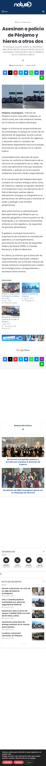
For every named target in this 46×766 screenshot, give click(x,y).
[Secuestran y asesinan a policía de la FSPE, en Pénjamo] (11, 311)
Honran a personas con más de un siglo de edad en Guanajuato (16, 591)
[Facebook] (5, 72)
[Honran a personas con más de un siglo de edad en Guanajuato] (38, 591)
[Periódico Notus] (23, 5)
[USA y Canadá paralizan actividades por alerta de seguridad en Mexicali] (38, 602)
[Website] (23, 429)
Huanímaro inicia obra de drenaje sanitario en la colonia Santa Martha (15, 624)
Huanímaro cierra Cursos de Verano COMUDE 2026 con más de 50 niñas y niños (16, 613)
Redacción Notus (17, 65)
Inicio (19, 22)
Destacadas (26, 22)
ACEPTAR (7, 762)
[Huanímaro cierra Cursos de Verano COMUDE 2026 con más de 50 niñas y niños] (38, 614)
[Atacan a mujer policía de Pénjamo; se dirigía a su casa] (11, 288)
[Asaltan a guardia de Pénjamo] (31, 288)
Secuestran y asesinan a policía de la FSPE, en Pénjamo (10, 319)
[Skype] (21, 72)
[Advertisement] (23, 395)
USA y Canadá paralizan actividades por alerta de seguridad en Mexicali (13, 602)
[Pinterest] (15, 72)
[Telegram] (36, 72)
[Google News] (23, 350)
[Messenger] (26, 72)
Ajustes (29, 762)
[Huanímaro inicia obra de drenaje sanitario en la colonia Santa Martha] (38, 625)
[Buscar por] (43, 11)
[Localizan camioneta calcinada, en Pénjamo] (38, 636)
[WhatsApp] (31, 72)
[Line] (42, 77)
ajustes (32, 758)
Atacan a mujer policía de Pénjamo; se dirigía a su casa (11, 296)
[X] (10, 72)
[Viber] (42, 72)
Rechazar (18, 762)
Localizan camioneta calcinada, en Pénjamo (12, 634)
